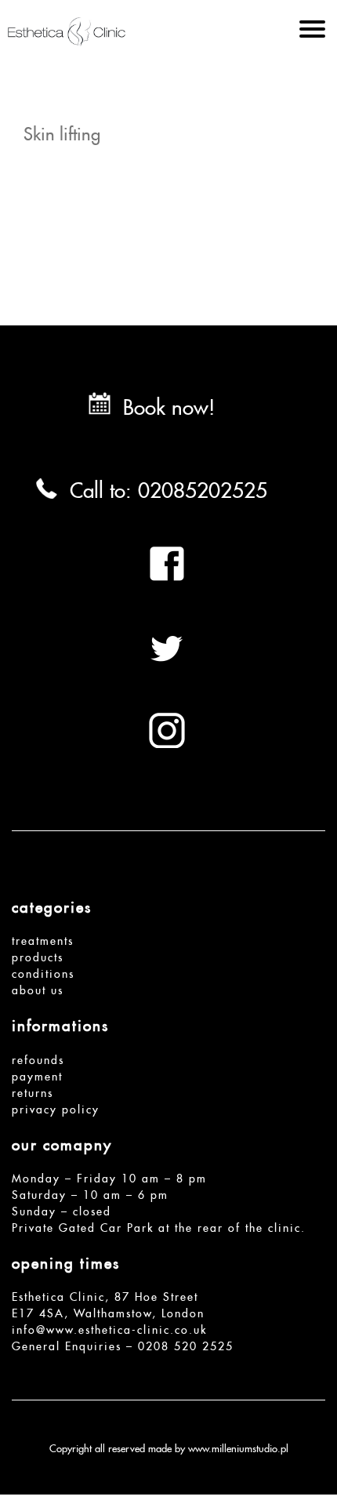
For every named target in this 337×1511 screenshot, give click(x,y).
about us (37, 988)
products (37, 955)
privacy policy (56, 1107)
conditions (43, 971)
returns (32, 1091)
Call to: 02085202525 (168, 486)
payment (37, 1074)
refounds (38, 1058)
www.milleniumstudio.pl (238, 1447)
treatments (43, 938)
